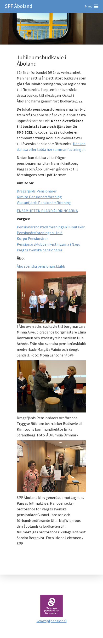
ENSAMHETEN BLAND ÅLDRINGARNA (47, 210)
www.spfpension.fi (52, 620)
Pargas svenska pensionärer (39, 250)
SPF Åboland (18, 6)
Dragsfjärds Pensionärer (37, 191)
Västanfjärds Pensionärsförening (44, 202)
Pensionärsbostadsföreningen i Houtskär (51, 227)
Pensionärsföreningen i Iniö (40, 232)
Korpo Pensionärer (32, 238)
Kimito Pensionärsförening (39, 196)
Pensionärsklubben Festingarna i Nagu (48, 244)
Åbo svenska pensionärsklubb (41, 266)
